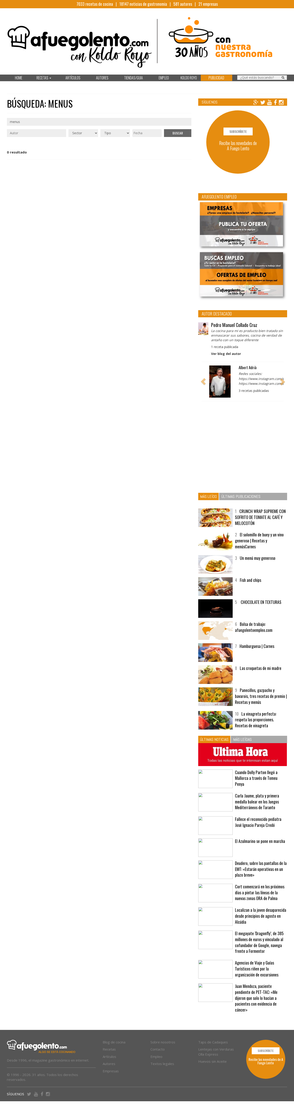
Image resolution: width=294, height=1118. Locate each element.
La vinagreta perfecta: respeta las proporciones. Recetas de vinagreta (255, 719)
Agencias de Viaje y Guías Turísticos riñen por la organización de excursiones (256, 968)
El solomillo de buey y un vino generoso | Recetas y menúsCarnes (259, 540)
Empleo (156, 1056)
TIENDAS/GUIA (133, 78)
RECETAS (43, 78)
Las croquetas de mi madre (260, 668)
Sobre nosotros (162, 1042)
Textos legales (162, 1063)
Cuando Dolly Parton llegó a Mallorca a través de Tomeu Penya (256, 778)
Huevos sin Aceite (212, 1061)
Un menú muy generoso (257, 558)
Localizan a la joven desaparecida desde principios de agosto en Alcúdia (260, 916)
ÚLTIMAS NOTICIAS (214, 739)
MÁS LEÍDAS (242, 739)
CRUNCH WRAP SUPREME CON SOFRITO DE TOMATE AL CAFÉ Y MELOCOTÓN (260, 517)
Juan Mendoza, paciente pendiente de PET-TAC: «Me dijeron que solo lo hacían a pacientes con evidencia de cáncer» (256, 998)
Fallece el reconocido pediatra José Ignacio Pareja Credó (258, 822)
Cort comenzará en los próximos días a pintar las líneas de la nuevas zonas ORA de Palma (259, 892)
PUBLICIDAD (216, 78)
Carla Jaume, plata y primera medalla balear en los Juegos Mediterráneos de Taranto (257, 801)
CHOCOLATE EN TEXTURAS (260, 602)
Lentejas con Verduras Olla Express (216, 1051)
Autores (109, 1063)
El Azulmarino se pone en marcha (260, 841)
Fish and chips (250, 580)
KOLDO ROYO (189, 78)
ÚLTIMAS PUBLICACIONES (240, 496)
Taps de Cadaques (213, 1042)
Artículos (109, 1056)
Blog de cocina (114, 1042)
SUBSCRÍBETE (238, 131)
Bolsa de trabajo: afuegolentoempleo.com (253, 627)
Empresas (111, 1071)
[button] (203, 381)
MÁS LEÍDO (208, 496)
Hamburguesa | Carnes (257, 646)
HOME (18, 78)
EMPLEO (164, 78)
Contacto (157, 1049)
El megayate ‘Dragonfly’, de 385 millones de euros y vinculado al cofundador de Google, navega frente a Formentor (259, 942)
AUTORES (102, 78)
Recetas (109, 1049)
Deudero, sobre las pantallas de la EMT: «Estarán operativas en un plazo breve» (261, 869)
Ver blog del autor (226, 353)
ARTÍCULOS (72, 78)
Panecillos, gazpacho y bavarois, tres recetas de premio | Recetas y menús (261, 696)
